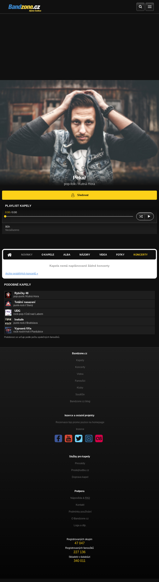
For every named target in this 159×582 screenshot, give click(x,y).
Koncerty (141, 254)
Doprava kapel (80, 477)
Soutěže (80, 394)
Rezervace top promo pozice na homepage (80, 422)
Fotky (120, 254)
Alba (66, 254)
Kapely (80, 360)
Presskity (80, 463)
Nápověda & (80, 498)
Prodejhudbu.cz (80, 470)
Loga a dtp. (80, 525)
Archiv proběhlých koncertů (21, 273)
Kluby (80, 387)
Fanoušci (80, 380)
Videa (103, 254)
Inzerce (80, 429)
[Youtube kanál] (68, 438)
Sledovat (82, 195)
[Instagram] (89, 438)
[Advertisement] (79, 45)
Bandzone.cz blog (80, 401)
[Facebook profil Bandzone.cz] (58, 438)
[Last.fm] (99, 438)
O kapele (48, 254)
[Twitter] (78, 438)
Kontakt (80, 504)
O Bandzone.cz (80, 518)
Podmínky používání (80, 511)
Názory (85, 254)
